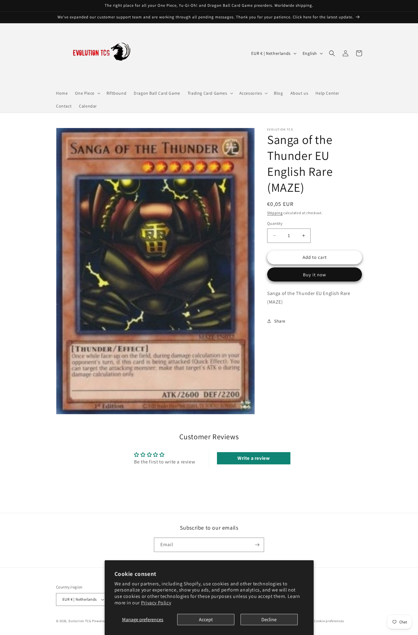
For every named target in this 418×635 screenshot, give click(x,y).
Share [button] (280, 321)
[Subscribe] (257, 545)
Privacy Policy (156, 602)
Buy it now (314, 275)
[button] (87, 93)
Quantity (274, 223)
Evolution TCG (80, 621)
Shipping (275, 212)
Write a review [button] (253, 458)
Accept (206, 619)
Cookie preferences (329, 621)
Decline (269, 619)
